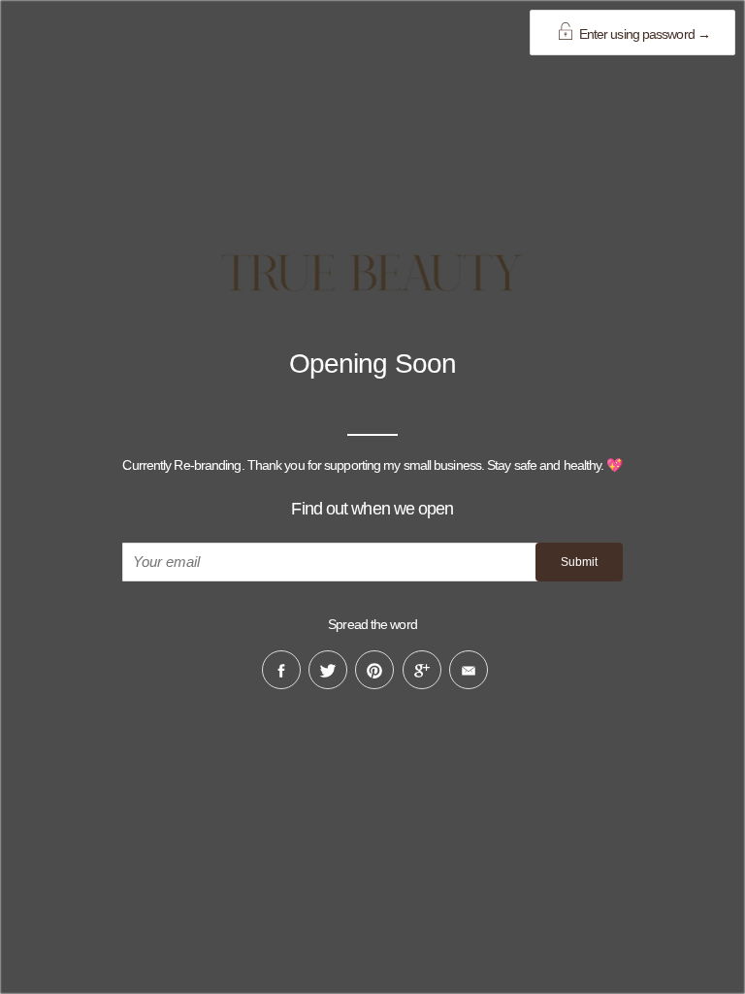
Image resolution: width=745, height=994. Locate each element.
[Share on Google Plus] (422, 669)
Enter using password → (643, 34)
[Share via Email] (468, 669)
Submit (579, 562)
